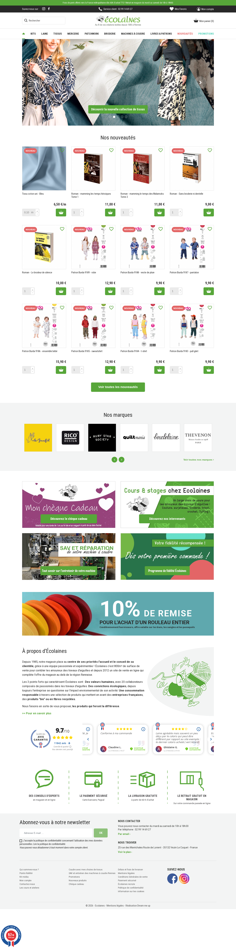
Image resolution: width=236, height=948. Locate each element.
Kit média (24, 876)
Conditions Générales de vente (133, 876)
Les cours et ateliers (29, 887)
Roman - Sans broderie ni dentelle (186, 193)
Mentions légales (126, 873)
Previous (114, 459)
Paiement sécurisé (127, 880)
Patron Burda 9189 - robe (83, 272)
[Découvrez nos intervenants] (167, 504)
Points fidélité (26, 873)
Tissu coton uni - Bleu (33, 193)
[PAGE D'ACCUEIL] (23, 34)
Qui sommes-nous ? (29, 869)
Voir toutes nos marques (198, 459)
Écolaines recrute (126, 883)
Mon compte (25, 880)
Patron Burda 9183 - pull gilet (184, 350)
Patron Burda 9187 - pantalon (184, 272)
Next (121, 459)
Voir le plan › (125, 851)
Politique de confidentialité (130, 887)
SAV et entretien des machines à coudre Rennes (92, 873)
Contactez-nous (27, 883)
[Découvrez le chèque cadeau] (68, 504)
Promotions (74, 876)
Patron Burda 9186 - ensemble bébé (39, 350)
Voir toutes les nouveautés (118, 386)
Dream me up (143, 905)
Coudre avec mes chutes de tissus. (86, 869)
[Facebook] (49, 8)
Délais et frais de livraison (130, 869)
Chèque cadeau (76, 883)
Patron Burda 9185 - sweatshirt (86, 350)
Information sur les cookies (131, 891)
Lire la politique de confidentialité (49, 843)
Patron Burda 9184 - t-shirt (134, 350)
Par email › (124, 833)
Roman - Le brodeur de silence (37, 272)
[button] (35, 82)
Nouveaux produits (78, 880)
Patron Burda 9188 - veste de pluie (137, 272)
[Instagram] (43, 9)
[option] (118, 82)
